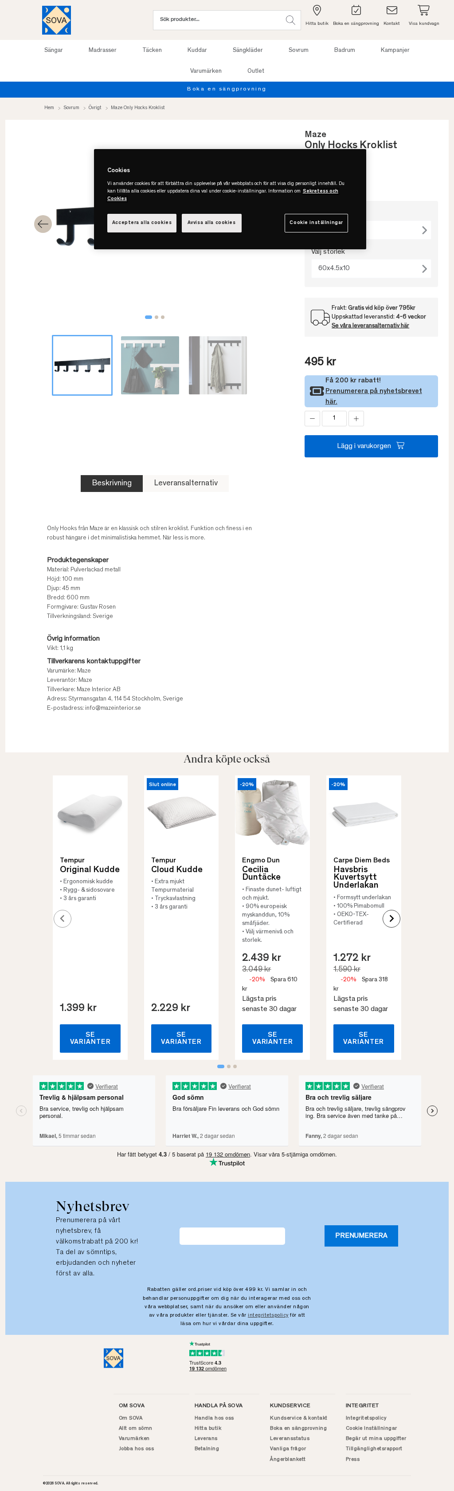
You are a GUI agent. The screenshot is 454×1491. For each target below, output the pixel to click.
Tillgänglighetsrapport (374, 1449)
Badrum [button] (344, 50)
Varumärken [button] (206, 71)
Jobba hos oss (136, 1449)
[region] (230, 199)
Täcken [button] (152, 50)
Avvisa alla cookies (212, 222)
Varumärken (134, 1438)
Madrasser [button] (103, 50)
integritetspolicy (268, 1315)
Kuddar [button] (197, 50)
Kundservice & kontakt (299, 1418)
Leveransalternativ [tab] (186, 484)
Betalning (207, 1449)
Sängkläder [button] (248, 50)
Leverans (206, 1438)
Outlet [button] (255, 71)
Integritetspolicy (366, 1418)
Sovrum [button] (299, 50)
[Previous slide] (62, 919)
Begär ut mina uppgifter (376, 1438)
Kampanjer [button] (395, 50)
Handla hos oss (214, 1418)
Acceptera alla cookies (142, 222)
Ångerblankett (288, 1459)
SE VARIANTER (90, 1038)
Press (353, 1459)
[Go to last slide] (43, 224)
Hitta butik (208, 1428)
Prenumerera (361, 1235)
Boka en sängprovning (227, 89)
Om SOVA (131, 1418)
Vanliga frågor (288, 1449)
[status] (334, 418)
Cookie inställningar (316, 222)
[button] (290, 20)
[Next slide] (391, 919)
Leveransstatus (289, 1438)
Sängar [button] (53, 50)
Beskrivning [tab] (112, 484)
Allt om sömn (136, 1428)
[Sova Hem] (56, 20)
